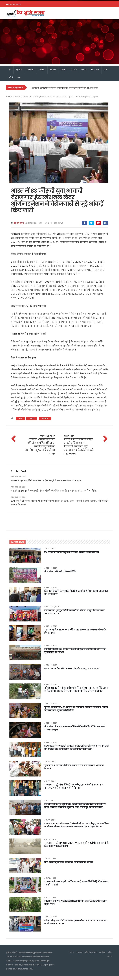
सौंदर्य (11, 77)
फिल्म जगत (95, 70)
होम (10, 70)
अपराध (63, 70)
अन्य (19, 77)
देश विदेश (53, 70)
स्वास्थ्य (83, 70)
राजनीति (73, 70)
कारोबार (42, 70)
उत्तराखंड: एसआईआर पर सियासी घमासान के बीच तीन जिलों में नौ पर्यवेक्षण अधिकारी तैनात (65, 88)
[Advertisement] (59, 42)
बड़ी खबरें (19, 70)
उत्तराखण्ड (31, 70)
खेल (105, 70)
